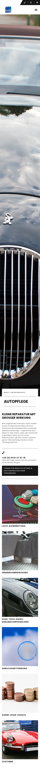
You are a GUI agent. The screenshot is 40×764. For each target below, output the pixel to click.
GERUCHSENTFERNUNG (14, 668)
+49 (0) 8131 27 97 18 (14, 457)
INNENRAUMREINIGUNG (15, 572)
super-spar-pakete (14, 715)
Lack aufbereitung (14, 526)
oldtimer (7, 761)
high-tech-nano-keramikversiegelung (15, 620)
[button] (36, 10)
